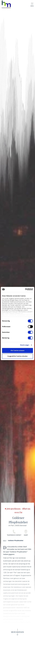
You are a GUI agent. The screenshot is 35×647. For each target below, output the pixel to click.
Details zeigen (24, 345)
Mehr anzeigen (17, 632)
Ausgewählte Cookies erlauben (17, 356)
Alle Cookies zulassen (17, 350)
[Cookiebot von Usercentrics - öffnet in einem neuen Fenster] (25, 289)
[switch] (30, 326)
